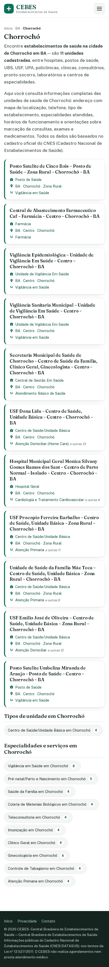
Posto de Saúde (28, 179)
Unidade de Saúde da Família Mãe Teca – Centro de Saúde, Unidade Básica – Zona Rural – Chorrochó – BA (53, 573)
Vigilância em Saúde (32, 193)
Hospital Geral (27, 486)
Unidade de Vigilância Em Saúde (42, 274)
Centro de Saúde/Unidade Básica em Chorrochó (52, 730)
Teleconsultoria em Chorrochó (37, 817)
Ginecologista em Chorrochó (36, 855)
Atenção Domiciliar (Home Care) (42, 444)
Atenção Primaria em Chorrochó (38, 881)
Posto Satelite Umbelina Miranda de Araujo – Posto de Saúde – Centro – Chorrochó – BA (48, 673)
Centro (28, 230)
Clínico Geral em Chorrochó (35, 843)
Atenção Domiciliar (31, 650)
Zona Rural (52, 186)
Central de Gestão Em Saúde (39, 380)
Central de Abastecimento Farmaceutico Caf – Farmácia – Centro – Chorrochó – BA (55, 213)
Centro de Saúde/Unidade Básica (42, 430)
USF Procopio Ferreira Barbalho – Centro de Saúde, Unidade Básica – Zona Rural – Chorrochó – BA (54, 523)
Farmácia (23, 224)
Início (8, 28)
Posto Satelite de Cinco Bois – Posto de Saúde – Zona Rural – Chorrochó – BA (50, 169)
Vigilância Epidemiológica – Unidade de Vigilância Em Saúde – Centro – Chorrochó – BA (52, 260)
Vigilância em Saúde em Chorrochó (41, 766)
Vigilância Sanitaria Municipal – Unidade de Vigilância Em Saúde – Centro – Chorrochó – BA (52, 310)
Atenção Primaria (29, 550)
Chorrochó (31, 186)
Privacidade (27, 921)
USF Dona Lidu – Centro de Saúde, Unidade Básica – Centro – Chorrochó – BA (51, 416)
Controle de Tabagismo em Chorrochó (44, 868)
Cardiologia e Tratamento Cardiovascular (49, 499)
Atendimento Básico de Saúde (40, 393)
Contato (48, 921)
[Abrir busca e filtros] (99, 8)
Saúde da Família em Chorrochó (38, 791)
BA (17, 28)
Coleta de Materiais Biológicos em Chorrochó (50, 804)
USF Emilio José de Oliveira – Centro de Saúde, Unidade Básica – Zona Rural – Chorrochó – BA (52, 623)
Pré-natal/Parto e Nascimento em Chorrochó (50, 779)
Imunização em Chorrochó (34, 830)
